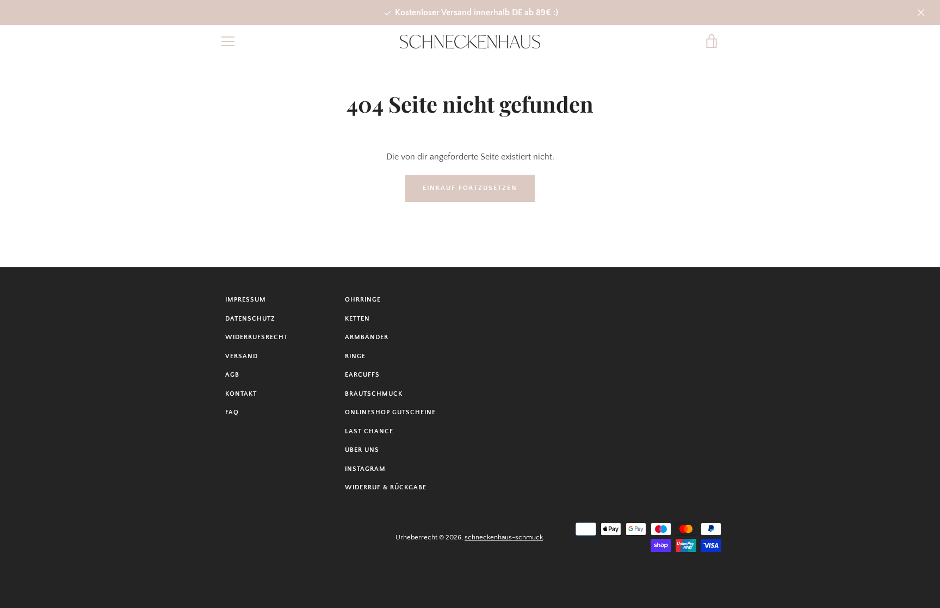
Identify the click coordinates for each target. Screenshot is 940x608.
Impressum (245, 299)
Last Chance (369, 431)
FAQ (232, 412)
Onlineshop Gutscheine (390, 412)
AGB (232, 374)
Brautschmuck (374, 393)
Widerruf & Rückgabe (385, 487)
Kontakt (241, 393)
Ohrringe (363, 299)
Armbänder (366, 337)
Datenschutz (250, 318)
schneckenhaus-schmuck (504, 537)
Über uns (362, 449)
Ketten (357, 318)
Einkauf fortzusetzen (470, 188)
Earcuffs (362, 374)
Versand (241, 356)
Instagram (365, 468)
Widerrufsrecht (256, 337)
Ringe (355, 356)
